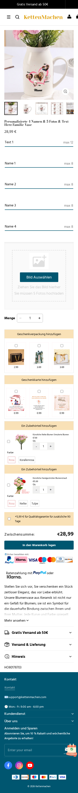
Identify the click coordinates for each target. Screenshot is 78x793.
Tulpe (35, 503)
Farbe (10, 452)
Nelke (23, 503)
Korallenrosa (27, 460)
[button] (8, 17)
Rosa (11, 460)
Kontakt (10, 687)
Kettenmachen (43, 786)
